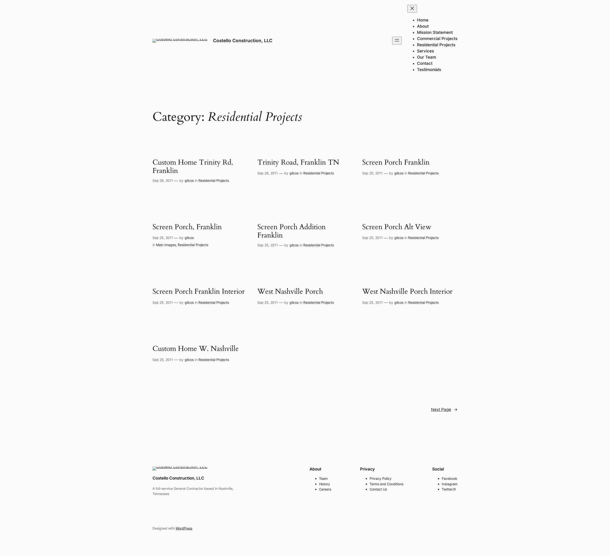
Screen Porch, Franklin (187, 227)
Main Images (166, 245)
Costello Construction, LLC (242, 40)
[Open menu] (397, 41)
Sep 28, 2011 (162, 180)
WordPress (184, 528)
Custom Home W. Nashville (195, 349)
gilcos (189, 180)
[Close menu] (412, 9)
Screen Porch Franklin (396, 162)
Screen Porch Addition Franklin (291, 231)
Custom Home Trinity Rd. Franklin (192, 166)
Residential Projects (213, 180)
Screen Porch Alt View (396, 227)
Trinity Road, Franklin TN (298, 162)
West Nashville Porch (290, 292)
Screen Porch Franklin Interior (198, 292)
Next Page (444, 409)
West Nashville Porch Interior (407, 292)
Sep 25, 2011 (372, 173)
